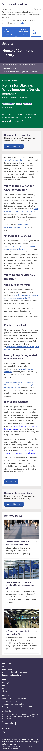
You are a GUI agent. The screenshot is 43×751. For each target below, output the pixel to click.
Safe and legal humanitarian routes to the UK (18, 632)
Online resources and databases (14, 698)
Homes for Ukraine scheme (14, 160)
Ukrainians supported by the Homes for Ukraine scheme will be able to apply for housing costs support (19, 385)
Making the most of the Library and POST (17, 707)
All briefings (6, 691)
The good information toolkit (13, 704)
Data (4, 685)
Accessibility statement (10, 749)
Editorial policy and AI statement (14, 672)
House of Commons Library (18, 52)
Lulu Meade (8, 108)
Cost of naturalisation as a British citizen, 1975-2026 (17, 543)
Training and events (9, 701)
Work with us (7, 669)
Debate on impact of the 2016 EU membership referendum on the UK (20, 585)
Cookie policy (17, 746)
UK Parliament (7, 64)
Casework (5, 688)
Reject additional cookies (23, 31)
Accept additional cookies (8, 31)
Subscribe (10, 723)
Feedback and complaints (11, 675)
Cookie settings (36, 31)
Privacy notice (7, 746)
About (4, 667)
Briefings (5, 683)
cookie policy (19, 23)
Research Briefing (8, 68)
